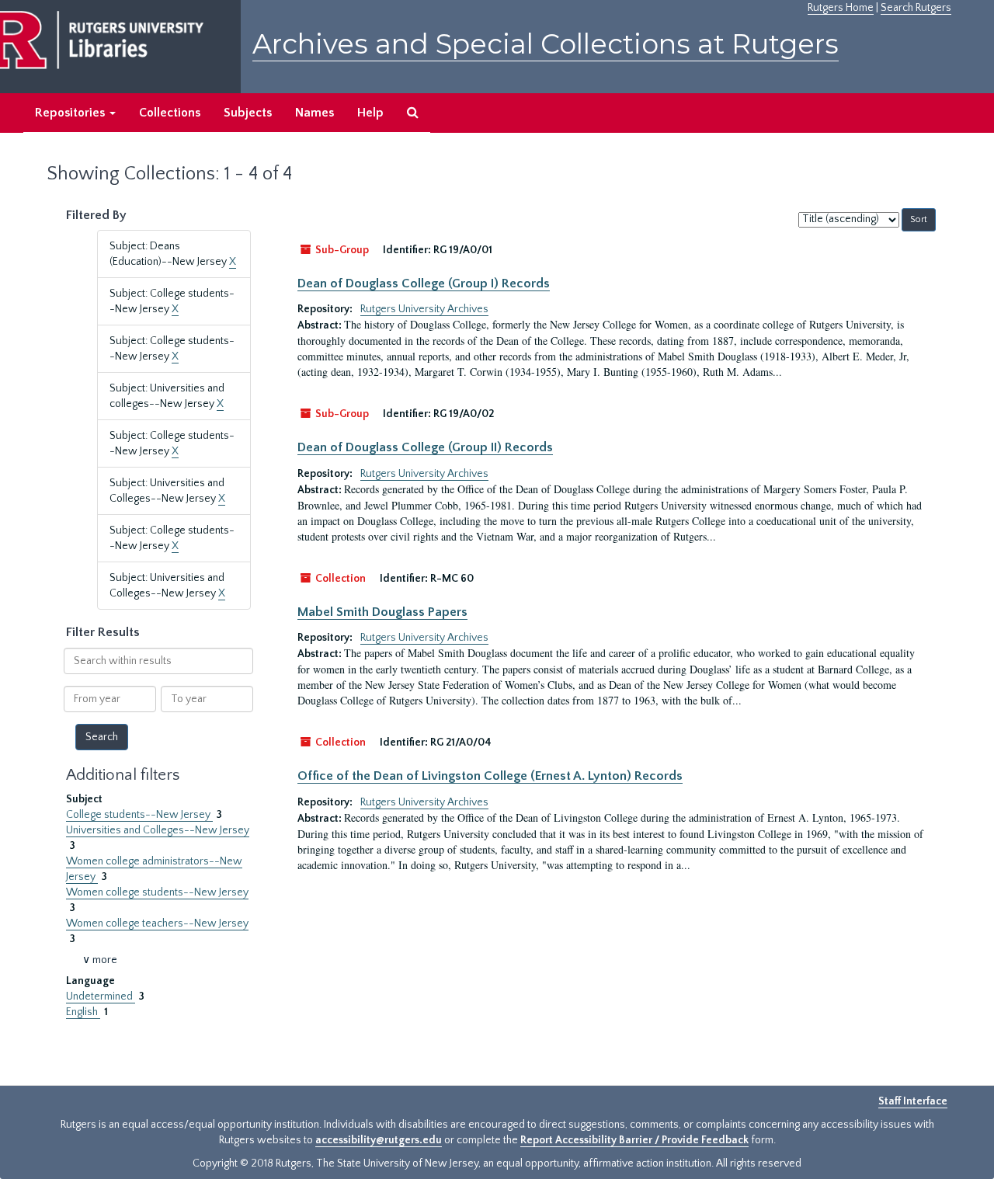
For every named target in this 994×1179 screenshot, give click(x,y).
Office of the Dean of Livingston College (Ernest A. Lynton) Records (490, 776)
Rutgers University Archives (424, 309)
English (83, 1012)
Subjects (248, 113)
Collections (169, 113)
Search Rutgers (916, 8)
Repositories (71, 113)
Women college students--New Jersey (157, 892)
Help (370, 113)
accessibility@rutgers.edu (378, 1140)
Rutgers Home (841, 8)
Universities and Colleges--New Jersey (157, 830)
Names (314, 113)
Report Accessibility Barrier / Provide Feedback (634, 1140)
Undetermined (100, 996)
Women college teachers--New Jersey (157, 923)
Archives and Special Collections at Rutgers (545, 44)
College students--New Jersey (139, 815)
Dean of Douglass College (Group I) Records (423, 283)
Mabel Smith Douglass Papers (382, 612)
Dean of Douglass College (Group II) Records (425, 447)
